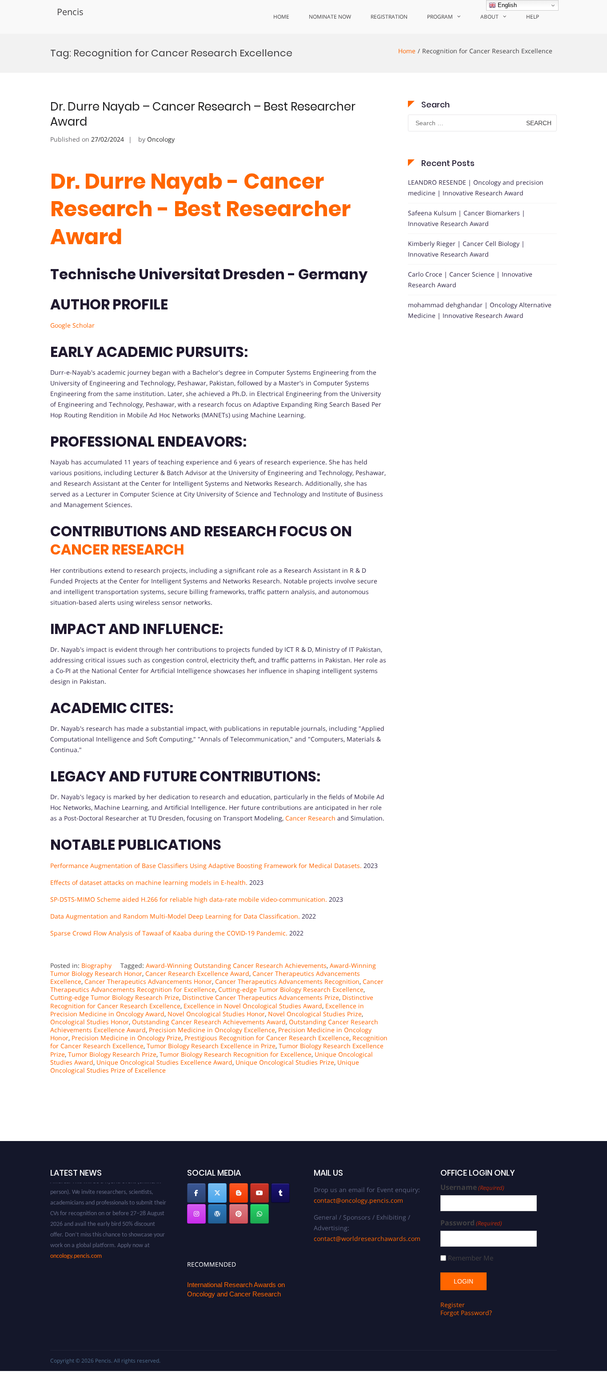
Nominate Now (330, 16)
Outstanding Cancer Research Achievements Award (209, 1022)
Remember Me (470, 1258)
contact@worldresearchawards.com (367, 1238)
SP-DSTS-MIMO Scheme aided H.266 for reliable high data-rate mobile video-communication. (188, 899)
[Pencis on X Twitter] (217, 1193)
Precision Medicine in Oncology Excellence (212, 1030)
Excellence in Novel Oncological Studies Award (253, 1006)
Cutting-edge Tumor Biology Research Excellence (290, 989)
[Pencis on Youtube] (259, 1193)
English (506, 5)
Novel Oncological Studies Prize (315, 1014)
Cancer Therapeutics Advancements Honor (148, 981)
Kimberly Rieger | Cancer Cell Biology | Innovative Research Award (466, 248)
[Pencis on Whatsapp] (259, 1214)
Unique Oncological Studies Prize (285, 1062)
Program (440, 16)
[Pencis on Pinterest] (238, 1214)
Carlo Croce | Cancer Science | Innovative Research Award (470, 279)
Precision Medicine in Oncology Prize (126, 1038)
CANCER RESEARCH (117, 549)
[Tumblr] (280, 1193)
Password (471, 1223)
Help (532, 16)
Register (452, 1304)
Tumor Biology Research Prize (112, 1054)
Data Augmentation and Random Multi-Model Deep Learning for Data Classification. (175, 916)
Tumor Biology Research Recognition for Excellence (235, 1054)
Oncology (161, 139)
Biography (96, 965)
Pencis (70, 12)
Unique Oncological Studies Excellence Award (164, 1062)
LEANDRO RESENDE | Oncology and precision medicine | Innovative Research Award (475, 187)
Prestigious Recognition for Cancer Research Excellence (266, 1038)
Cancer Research (310, 818)
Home (281, 16)
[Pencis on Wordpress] (217, 1214)
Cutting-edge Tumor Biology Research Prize (114, 997)
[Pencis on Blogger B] (238, 1193)
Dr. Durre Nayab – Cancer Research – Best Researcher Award (202, 114)
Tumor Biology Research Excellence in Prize (211, 1046)
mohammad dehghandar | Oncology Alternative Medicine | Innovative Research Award (479, 310)
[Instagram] (196, 1214)
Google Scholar (72, 325)
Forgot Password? (466, 1312)
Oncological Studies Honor (89, 1022)
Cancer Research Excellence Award (197, 973)
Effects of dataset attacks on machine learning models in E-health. (149, 882)
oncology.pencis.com (76, 1247)
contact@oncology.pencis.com (358, 1200)
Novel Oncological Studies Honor (216, 1014)
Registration (389, 16)
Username (472, 1187)
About (489, 16)
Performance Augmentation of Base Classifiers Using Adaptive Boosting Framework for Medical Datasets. (206, 865)
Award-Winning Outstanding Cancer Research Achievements (236, 965)
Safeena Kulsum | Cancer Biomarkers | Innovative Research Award (466, 218)
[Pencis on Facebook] (196, 1193)
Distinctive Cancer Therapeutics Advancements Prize (260, 997)
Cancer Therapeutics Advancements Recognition (287, 981)
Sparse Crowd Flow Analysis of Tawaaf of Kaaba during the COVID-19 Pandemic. (169, 933)
